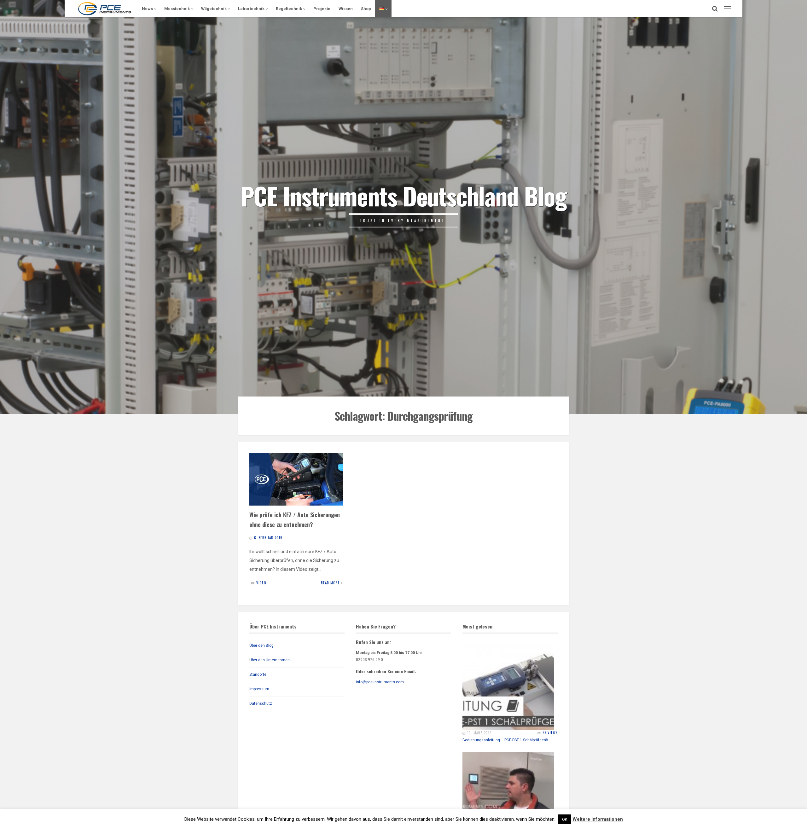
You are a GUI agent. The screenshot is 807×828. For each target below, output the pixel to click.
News (147, 8)
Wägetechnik (214, 8)
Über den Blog (261, 645)
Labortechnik (251, 8)
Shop (366, 8)
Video (261, 582)
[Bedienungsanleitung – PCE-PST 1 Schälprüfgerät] (508, 684)
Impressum (259, 689)
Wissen (346, 8)
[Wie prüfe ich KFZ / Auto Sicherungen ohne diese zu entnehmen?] (296, 479)
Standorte (257, 674)
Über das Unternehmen (269, 660)
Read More (330, 582)
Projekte (321, 8)
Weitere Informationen (597, 819)
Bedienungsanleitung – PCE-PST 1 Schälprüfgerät (505, 740)
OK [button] (564, 819)
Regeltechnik (289, 8)
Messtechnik (177, 8)
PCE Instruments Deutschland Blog (403, 195)
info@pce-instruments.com (380, 682)
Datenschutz (260, 703)
